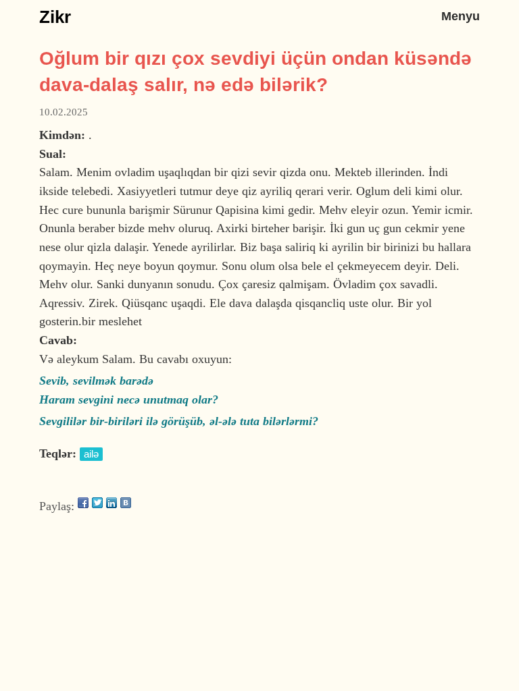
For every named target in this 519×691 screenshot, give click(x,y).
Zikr (55, 17)
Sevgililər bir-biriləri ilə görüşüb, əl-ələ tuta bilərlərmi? (178, 421)
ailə (91, 454)
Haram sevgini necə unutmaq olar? (128, 399)
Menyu (460, 16)
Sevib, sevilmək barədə (96, 380)
